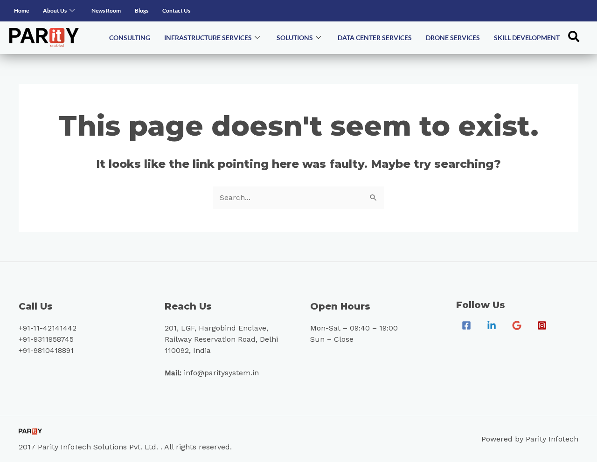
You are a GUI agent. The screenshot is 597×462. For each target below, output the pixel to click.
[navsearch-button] (574, 38)
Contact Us (176, 10)
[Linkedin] (491, 325)
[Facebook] (466, 325)
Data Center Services (375, 37)
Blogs (141, 10)
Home (21, 10)
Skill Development (527, 37)
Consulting (129, 37)
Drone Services (453, 37)
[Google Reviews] (517, 325)
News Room (106, 10)
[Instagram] (542, 325)
